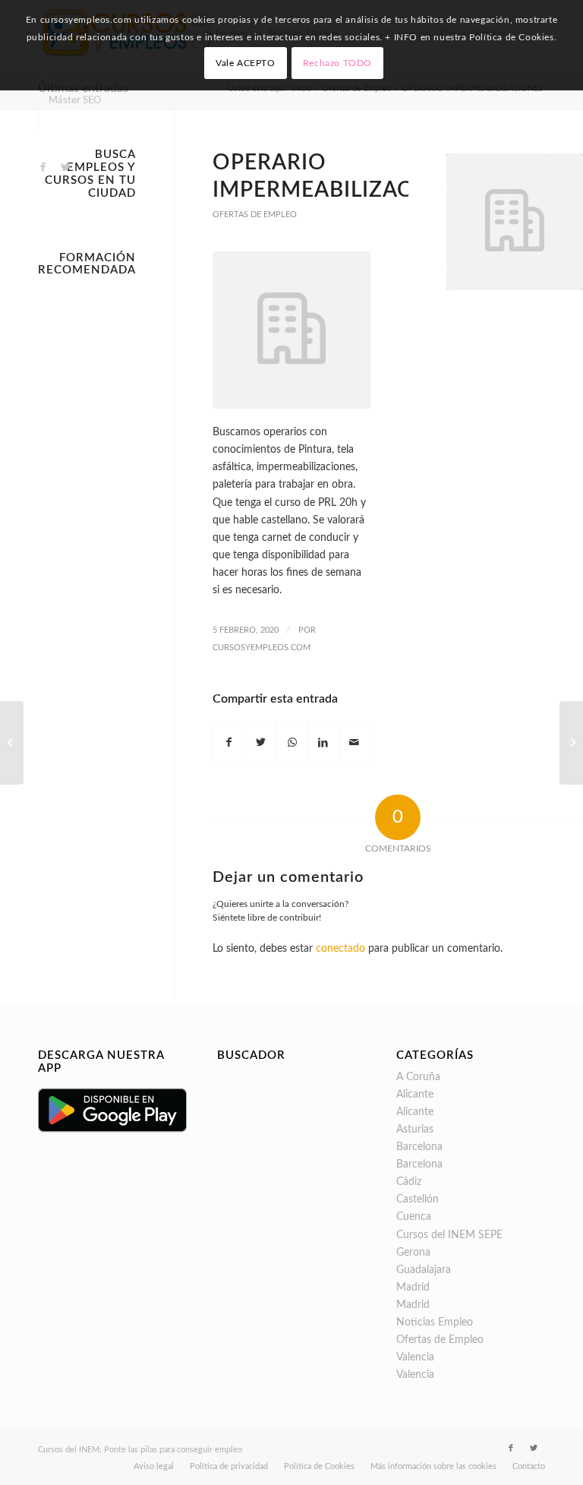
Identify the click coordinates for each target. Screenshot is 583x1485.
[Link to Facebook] (42, 167)
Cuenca (413, 1217)
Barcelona (419, 1147)
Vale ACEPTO (246, 63)
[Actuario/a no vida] (12, 743)
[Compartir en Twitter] (261, 742)
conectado (340, 948)
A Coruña (418, 1077)
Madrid (413, 1287)
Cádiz (408, 1182)
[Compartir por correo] (354, 742)
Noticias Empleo (434, 1322)
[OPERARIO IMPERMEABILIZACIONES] (514, 221)
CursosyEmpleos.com (261, 647)
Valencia (415, 1357)
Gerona (413, 1252)
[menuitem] (74, 101)
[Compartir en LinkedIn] (323, 742)
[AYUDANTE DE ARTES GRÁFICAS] (571, 743)
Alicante (414, 1094)
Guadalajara (423, 1270)
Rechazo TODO (337, 63)
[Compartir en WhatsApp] (292, 742)
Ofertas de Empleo (255, 214)
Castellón (417, 1199)
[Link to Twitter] (65, 167)
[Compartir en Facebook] (228, 742)
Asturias (414, 1129)
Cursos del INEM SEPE (449, 1235)
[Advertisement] (87, 511)
